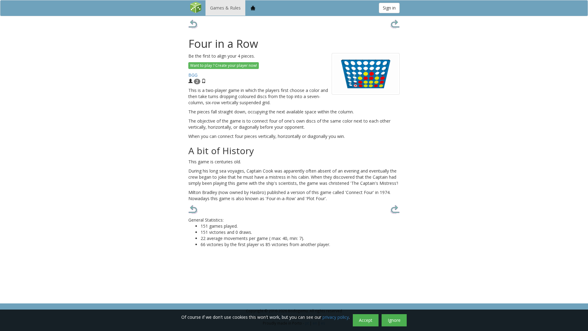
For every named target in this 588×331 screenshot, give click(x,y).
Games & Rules (225, 8)
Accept (365, 320)
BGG (193, 75)
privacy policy (335, 317)
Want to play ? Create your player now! (223, 65)
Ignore (394, 320)
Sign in (389, 8)
